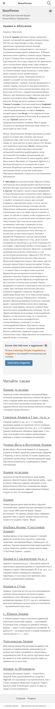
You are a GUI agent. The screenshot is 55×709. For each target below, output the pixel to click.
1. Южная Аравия (15, 614)
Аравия (8, 499)
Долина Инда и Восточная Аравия (27, 444)
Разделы (32, 698)
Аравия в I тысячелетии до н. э (25, 559)
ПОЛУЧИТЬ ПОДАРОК (19, 363)
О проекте (21, 698)
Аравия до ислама (16, 389)
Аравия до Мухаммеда (19, 669)
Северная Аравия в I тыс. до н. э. (26, 417)
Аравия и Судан (14, 586)
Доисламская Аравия (18, 641)
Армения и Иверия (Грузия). (15, 706)
